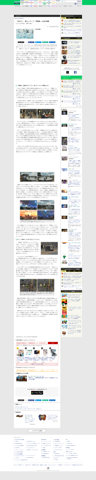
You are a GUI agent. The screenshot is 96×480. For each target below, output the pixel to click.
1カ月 (79, 17)
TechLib (56, 459)
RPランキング (66, 78)
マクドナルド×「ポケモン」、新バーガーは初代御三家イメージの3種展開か (74, 317)
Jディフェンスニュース (59, 443)
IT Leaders (17, 447)
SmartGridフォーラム (31, 441)
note (46, 42)
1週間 (74, 17)
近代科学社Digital (46, 457)
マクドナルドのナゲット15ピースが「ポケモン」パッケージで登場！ (74, 309)
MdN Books (57, 453)
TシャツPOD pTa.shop (72, 453)
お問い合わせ (27, 464)
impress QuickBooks (71, 445)
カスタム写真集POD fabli (72, 455)
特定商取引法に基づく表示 (77, 464)
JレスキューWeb (58, 447)
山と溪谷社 (43, 449)
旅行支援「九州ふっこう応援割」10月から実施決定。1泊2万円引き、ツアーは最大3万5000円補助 (72, 277)
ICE (66, 439)
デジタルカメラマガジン (20, 455)
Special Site (67, 38)
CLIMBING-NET (46, 453)
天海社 (68, 441)
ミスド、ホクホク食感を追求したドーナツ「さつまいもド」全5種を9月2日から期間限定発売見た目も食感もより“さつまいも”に (72, 21)
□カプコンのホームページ (21, 407)
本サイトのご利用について (19, 464)
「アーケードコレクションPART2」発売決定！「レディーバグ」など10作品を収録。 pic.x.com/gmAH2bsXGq (72, 102)
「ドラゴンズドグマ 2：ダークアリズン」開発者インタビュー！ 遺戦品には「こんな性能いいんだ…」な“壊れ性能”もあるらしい (74, 202)
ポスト (22, 42)
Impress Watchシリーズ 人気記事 (72, 269)
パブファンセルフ (70, 449)
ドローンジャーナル (19, 449)
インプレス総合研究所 (19, 445)
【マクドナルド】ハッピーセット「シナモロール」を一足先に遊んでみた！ (74, 327)
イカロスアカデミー (59, 449)
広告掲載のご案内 (35, 464)
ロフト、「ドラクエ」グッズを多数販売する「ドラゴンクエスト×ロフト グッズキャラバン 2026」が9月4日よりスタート (72, 33)
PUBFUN (68, 447)
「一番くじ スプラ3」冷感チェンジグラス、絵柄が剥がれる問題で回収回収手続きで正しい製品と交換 (72, 24)
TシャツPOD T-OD (46, 445)
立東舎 (44, 447)
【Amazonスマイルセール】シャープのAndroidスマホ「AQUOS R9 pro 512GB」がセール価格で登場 (73, 30)
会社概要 (60, 464)
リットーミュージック (47, 441)
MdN (54, 451)
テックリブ (56, 457)
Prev (18, 355)
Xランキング (67, 76)
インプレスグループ (67, 464)
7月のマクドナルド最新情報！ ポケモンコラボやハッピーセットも (73, 292)
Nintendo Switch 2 (21, 343)
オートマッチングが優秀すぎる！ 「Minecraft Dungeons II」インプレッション (74, 129)
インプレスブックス (31, 455)
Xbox (42, 370)
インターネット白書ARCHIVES (21, 459)
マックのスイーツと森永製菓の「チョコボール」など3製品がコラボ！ (74, 332)
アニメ (52, 343)
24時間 (69, 17)
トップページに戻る (37, 430)
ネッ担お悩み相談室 (19, 451)
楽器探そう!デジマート (47, 443)
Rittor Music (43, 439)
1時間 (64, 17)
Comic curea (69, 443)
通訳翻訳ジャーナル (59, 445)
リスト (26, 42)
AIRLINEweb (57, 441)
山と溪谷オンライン (46, 451)
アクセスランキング (68, 16)
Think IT (16, 441)
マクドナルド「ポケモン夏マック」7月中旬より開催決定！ (74, 301)
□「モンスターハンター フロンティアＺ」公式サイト (28, 408)
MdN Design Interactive (59, 455)
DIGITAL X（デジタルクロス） (33, 449)
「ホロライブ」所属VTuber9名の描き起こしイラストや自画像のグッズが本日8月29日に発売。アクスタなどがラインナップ (74, 265)
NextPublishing (30, 457)
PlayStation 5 (32, 343)
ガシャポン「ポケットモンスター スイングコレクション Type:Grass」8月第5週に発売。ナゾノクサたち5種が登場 (74, 258)
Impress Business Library (32, 445)
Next (56, 355)
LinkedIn (53, 42)
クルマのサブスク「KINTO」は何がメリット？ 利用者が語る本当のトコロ (74, 47)
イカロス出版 (56, 439)
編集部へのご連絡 (43, 464)
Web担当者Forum (18, 443)
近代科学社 (43, 455)
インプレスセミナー (31, 447)
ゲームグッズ (42, 343)
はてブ (39, 42)
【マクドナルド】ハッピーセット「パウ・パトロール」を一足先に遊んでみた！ (74, 322)
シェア (32, 42)
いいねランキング (76, 78)
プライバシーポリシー (52, 464)
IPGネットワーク (69, 451)
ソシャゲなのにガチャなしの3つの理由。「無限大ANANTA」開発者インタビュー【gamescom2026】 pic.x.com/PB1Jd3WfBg (72, 92)
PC (45, 6)
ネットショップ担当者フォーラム (33, 443)
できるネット (17, 457)
